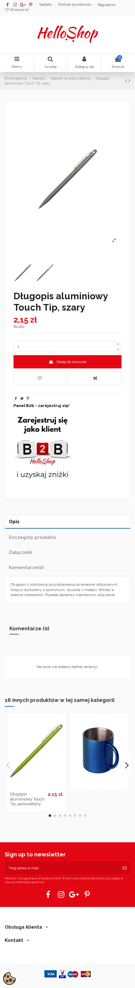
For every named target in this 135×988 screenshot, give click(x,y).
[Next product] (129, 80)
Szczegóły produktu (32, 537)
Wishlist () (19, 10)
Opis (14, 521)
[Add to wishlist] (40, 378)
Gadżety (46, 5)
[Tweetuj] (22, 398)
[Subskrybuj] (124, 868)
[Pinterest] (28, 398)
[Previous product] (126, 80)
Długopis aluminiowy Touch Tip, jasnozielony (27, 799)
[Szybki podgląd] (43, 787)
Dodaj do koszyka (71, 362)
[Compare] (36, 787)
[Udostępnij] (16, 398)
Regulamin (107, 5)
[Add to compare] (95, 378)
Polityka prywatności (75, 5)
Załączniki (20, 552)
